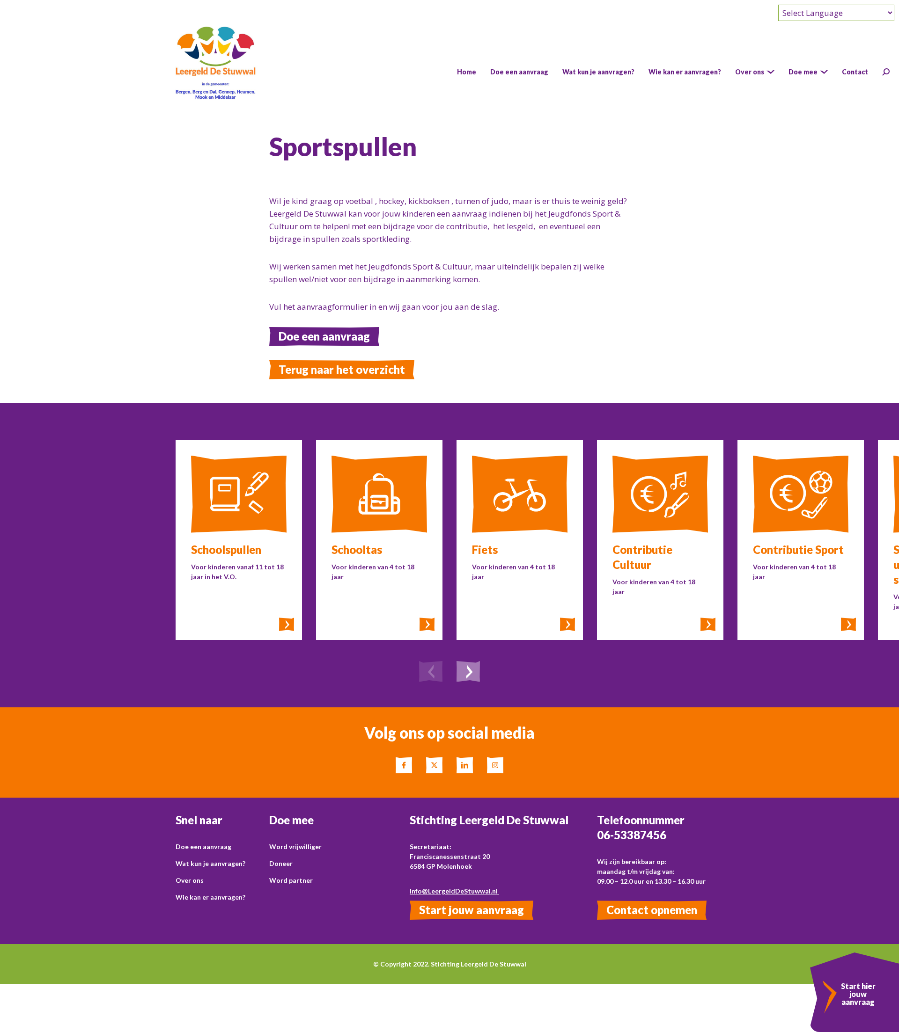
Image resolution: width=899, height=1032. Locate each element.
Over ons (190, 880)
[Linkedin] (465, 765)
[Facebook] (404, 765)
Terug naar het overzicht (342, 369)
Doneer (281, 863)
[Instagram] (495, 765)
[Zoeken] (886, 72)
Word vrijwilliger (295, 846)
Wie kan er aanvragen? (210, 897)
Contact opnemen (651, 909)
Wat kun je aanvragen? (210, 863)
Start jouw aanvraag (471, 909)
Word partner (291, 880)
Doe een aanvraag (324, 336)
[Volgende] (468, 672)
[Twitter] (434, 765)
